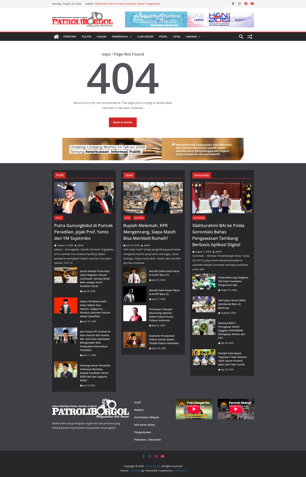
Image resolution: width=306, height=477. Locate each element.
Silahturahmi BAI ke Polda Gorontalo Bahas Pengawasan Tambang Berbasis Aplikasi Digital (218, 234)
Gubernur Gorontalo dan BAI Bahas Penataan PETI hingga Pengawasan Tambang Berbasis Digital (128, 5)
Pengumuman (142, 432)
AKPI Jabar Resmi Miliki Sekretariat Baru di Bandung (232, 304)
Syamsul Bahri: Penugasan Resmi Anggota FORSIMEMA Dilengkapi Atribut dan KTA (231, 330)
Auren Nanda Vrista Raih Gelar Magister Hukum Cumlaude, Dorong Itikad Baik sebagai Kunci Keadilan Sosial (95, 278)
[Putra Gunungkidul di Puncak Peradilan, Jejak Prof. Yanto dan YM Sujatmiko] (84, 197)
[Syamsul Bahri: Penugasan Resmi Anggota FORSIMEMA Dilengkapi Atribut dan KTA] (203, 333)
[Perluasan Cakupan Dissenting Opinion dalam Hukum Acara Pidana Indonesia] (134, 317)
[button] (130, 36)
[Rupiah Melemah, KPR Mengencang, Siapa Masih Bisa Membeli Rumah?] (153, 197)
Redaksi (139, 410)
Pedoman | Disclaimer (147, 439)
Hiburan (191, 36)
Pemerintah (120, 36)
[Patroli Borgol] (56, 36)
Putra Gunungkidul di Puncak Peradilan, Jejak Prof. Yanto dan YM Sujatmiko (83, 231)
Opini (176, 36)
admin (80, 245)
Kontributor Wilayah (146, 417)
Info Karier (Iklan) (144, 424)
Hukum (101, 36)
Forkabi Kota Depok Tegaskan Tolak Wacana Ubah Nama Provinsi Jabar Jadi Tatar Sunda (232, 359)
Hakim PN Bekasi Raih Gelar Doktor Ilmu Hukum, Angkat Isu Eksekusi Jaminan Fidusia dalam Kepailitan (95, 309)
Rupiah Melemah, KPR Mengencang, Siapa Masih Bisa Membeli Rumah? (149, 231)
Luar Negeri (145, 36)
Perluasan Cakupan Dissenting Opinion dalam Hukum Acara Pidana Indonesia (161, 315)
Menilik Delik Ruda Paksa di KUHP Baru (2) (164, 292)
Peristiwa (69, 36)
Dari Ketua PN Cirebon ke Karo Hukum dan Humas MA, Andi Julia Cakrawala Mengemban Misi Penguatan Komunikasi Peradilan (95, 341)
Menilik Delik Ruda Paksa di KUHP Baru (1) (164, 273)
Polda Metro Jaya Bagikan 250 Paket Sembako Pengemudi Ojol (233, 281)
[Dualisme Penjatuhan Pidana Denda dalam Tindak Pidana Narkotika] (134, 342)
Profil (163, 36)
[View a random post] (249, 36)
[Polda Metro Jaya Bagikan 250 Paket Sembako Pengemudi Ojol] (203, 284)
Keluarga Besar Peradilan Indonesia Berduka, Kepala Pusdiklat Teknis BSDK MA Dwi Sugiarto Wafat (95, 373)
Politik (86, 36)
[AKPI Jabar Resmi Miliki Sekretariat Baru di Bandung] (203, 306)
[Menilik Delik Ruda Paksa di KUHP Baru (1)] (134, 275)
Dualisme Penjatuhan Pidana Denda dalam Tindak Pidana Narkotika (164, 339)
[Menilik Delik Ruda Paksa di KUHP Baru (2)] (134, 294)
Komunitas (199, 218)
